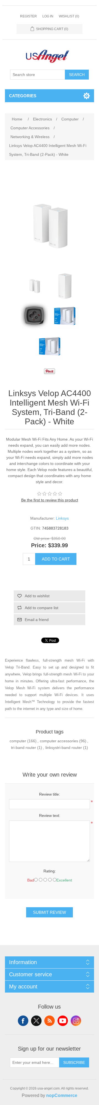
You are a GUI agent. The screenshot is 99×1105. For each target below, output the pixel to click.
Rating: (49, 871)
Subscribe (74, 1062)
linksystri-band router (63, 747)
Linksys (62, 518)
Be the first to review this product (49, 500)
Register (28, 16)
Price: (38, 546)
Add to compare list (41, 608)
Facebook (23, 1020)
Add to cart (56, 559)
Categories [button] (22, 95)
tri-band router (23, 747)
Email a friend (37, 619)
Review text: (49, 815)
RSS (49, 1020)
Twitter (36, 1020)
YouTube (62, 1020)
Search (77, 74)
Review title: (49, 794)
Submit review (49, 912)
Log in (47, 16)
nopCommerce (61, 1095)
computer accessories (59, 741)
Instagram (76, 1020)
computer (18, 741)
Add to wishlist (37, 596)
